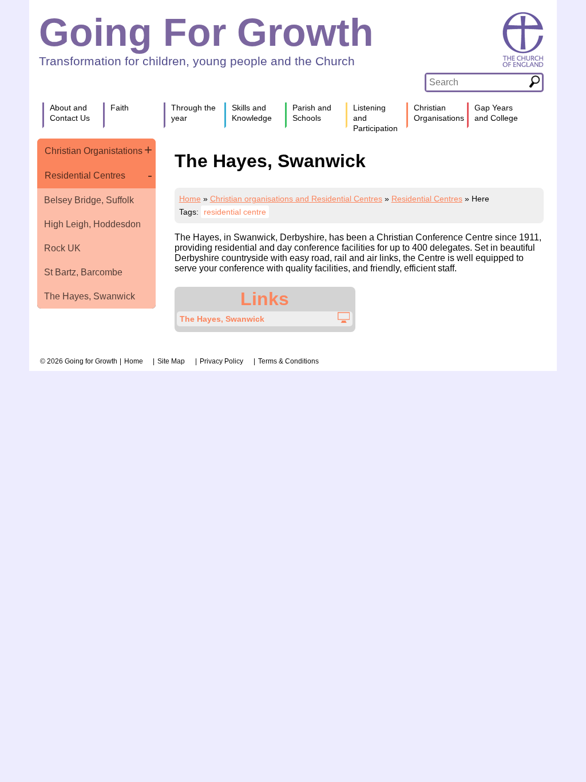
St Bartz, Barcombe (83, 272)
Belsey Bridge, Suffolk (89, 200)
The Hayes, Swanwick (89, 296)
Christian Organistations (93, 151)
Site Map (171, 361)
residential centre (235, 211)
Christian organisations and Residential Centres (296, 198)
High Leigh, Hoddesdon (92, 224)
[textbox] (476, 82)
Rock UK (62, 248)
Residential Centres (85, 175)
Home (190, 198)
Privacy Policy (221, 361)
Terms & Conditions (288, 361)
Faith (119, 107)
